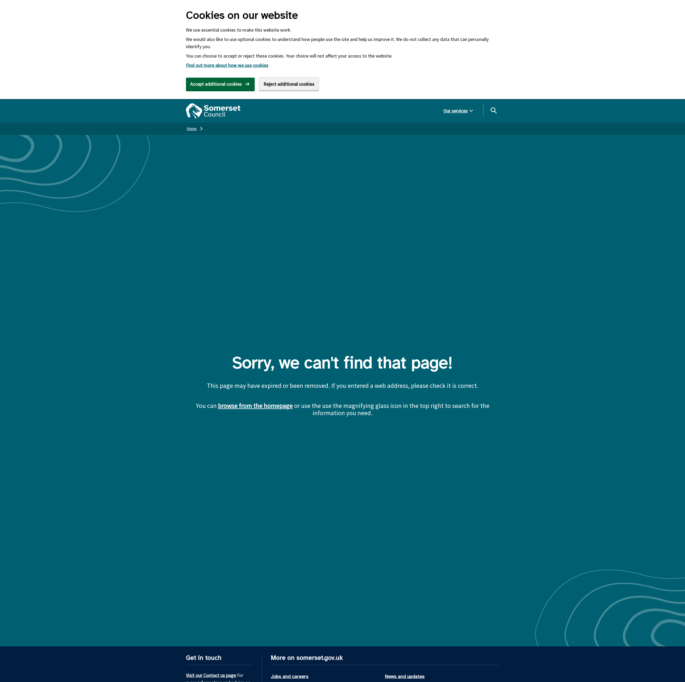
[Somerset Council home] (213, 110)
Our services (455, 111)
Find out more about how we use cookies (227, 65)
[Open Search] (493, 110)
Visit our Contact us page (211, 675)
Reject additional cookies (289, 84)
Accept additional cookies (216, 84)
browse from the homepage (255, 405)
